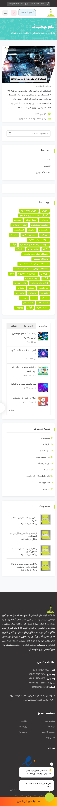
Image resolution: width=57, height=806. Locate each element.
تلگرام (45, 249)
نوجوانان (32, 293)
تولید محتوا (33, 249)
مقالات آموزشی (43, 86)
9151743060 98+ (37, 678)
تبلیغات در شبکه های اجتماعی (34, 244)
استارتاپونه (31, 220)
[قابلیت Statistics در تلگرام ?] (43, 353)
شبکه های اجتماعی (39, 283)
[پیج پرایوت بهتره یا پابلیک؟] (43, 387)
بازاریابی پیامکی (29, 234)
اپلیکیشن (43, 230)
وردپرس (46, 488)
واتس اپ (20, 293)
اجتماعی (44, 220)
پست (34, 297)
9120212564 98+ (37, 674)
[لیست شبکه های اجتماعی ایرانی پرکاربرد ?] (43, 336)
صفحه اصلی (49, 721)
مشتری (21, 288)
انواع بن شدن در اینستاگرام (23, 398)
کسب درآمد (43, 302)
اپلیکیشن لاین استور (27, 801)
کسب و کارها (42, 307)
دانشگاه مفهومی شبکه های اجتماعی (31, 268)
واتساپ (44, 297)
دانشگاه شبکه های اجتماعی (35, 254)
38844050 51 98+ (40, 670)
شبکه (45, 278)
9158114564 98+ (37, 682)
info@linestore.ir (16, 3)
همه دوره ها (44, 482)
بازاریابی (44, 234)
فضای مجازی (20, 283)
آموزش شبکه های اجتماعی (24, 645)
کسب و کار (28, 302)
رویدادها (23, 726)
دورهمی (44, 273)
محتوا (31, 288)
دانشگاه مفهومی (40, 259)
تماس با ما (50, 737)
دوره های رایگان (43, 457)
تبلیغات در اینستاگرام (38, 239)
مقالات (24, 721)
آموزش (45, 210)
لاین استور (43, 288)
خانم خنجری (24, 118)
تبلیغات (14, 234)
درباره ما (23, 732)
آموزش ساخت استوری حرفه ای (34, 215)
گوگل (29, 307)
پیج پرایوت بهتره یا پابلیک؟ (23, 384)
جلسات (47, 159)
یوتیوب (19, 307)
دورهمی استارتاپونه (27, 273)
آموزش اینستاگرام (29, 210)
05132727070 (37, 3)
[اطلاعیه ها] (14, 13)
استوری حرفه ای (19, 225)
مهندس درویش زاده (46, 619)
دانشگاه (19, 249)
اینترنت (31, 230)
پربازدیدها (43, 326)
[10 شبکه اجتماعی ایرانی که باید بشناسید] (43, 370)
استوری (17, 220)
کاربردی (24, 297)
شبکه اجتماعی (32, 278)
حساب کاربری (48, 732)
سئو (12, 273)
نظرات (14, 326)
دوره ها (51, 726)
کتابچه (47, 166)
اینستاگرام (19, 230)
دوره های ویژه (44, 463)
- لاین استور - (15, 789)
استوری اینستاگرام (39, 225)
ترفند (13, 244)
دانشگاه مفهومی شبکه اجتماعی (33, 263)
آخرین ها (28, 326)
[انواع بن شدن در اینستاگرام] (43, 401)
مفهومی (44, 293)
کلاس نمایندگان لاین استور (38, 476)
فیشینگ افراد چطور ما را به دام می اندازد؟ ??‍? (28, 91)
